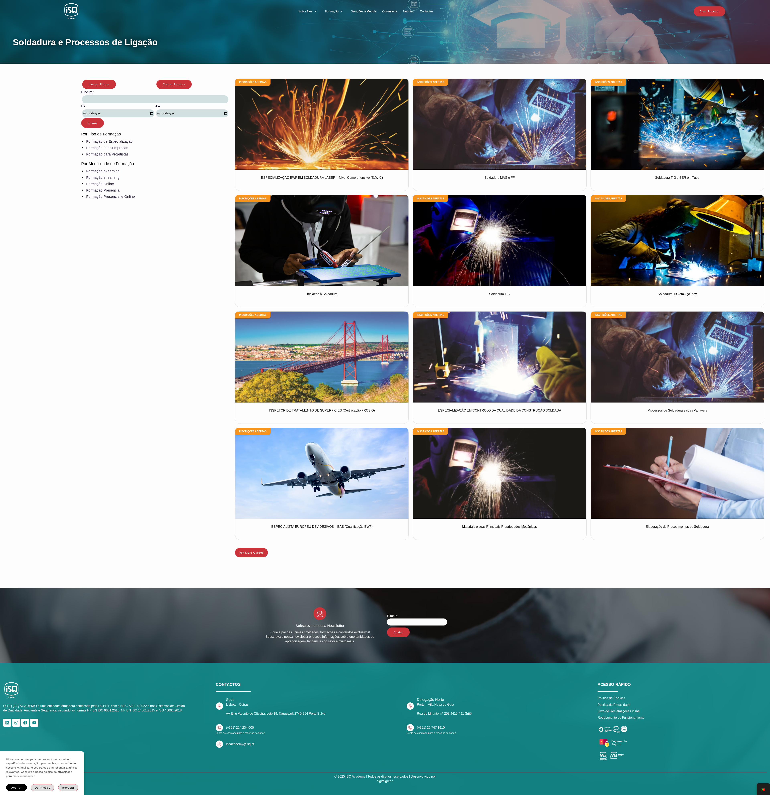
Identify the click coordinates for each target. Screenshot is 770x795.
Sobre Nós (305, 11)
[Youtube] (34, 723)
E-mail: (392, 616)
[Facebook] (25, 723)
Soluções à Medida (363, 11)
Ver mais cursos (251, 552)
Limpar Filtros (99, 84)
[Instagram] (16, 723)
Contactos (426, 11)
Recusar (68, 787)
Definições (42, 787)
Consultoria (389, 11)
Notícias (408, 11)
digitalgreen (385, 781)
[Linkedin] (7, 723)
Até (157, 106)
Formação (331, 11)
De (83, 106)
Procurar (87, 92)
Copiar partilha (174, 84)
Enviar (92, 123)
